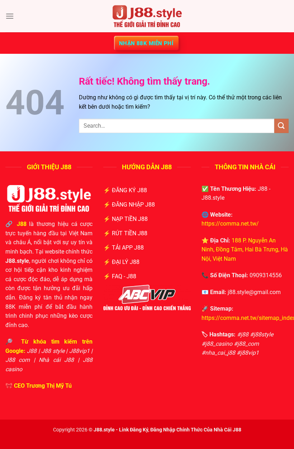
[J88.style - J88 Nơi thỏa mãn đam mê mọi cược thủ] (147, 16)
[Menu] (9, 16)
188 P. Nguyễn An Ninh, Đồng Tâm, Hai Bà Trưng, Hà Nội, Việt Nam (244, 249)
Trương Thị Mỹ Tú (49, 385)
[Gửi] (281, 126)
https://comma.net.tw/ (230, 223)
